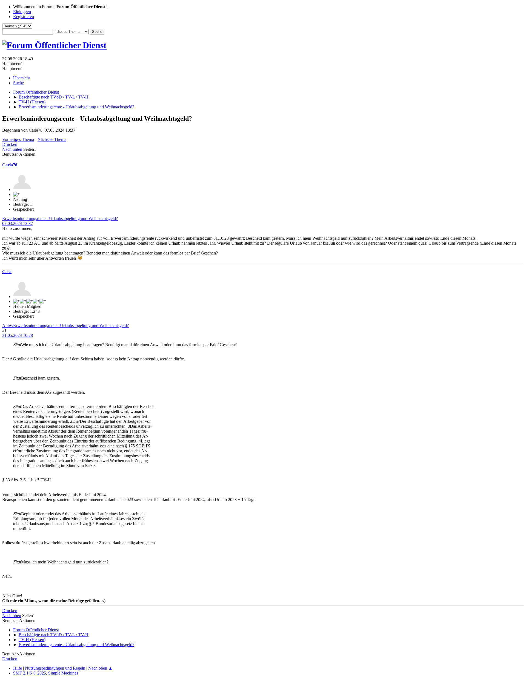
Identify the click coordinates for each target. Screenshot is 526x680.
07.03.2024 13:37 (17, 223)
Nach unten (12, 149)
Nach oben (11, 615)
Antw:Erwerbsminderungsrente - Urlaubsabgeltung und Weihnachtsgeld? (65, 325)
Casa (7, 271)
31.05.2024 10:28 (17, 335)
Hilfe (17, 668)
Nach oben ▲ (100, 668)
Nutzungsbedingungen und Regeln (55, 668)
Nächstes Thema (52, 139)
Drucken (9, 144)
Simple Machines (63, 673)
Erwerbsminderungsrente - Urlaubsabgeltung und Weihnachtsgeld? (60, 218)
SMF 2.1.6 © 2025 (29, 673)
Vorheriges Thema (18, 139)
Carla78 (9, 165)
